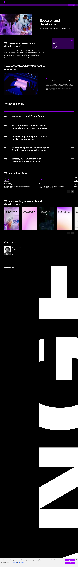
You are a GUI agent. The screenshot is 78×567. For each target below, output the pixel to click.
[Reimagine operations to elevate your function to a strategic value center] (39, 148)
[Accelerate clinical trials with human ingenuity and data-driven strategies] (39, 126)
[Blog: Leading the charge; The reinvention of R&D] (29, 218)
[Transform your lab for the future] (39, 116)
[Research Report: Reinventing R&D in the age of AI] (11, 218)
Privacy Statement (21, 562)
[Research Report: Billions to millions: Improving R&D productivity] (46, 218)
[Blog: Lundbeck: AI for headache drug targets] (64, 218)
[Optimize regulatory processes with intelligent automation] (39, 137)
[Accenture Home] (7, 2)
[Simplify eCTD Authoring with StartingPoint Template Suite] (39, 159)
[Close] (77, 560)
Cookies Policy (15, 562)
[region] (39, 562)
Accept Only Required (70, 562)
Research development (8, 5)
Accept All (69, 560)
